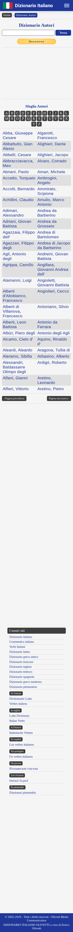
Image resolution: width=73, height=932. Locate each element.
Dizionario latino (19, 651)
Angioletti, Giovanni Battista (53, 282)
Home (7, 15)
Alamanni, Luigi (17, 280)
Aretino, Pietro (50, 388)
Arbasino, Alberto (53, 356)
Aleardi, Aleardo (17, 350)
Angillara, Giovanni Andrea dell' (52, 269)
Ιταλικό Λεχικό (18, 780)
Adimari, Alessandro (13, 212)
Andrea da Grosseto (47, 223)
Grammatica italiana (21, 641)
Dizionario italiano (20, 637)
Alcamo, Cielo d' (18, 339)
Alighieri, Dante (51, 144)
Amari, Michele (51, 172)
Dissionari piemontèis (22, 792)
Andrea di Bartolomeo (48, 234)
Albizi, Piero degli (19, 333)
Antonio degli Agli (53, 333)
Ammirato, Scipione (46, 191)
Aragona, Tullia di (53, 350)
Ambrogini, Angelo (47, 180)
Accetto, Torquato (19, 178)
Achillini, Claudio (18, 199)
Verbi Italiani (17, 646)
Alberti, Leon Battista (14, 324)
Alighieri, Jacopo (52, 154)
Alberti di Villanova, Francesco (12, 311)
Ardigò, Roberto (52, 362)
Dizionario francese (21, 662)
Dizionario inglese (20, 666)
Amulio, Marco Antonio (50, 202)
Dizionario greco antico (23, 656)
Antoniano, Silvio (53, 306)
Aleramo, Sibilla (17, 356)
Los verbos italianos (21, 744)
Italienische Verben (21, 732)
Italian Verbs (17, 720)
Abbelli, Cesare (17, 154)
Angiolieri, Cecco (53, 291)
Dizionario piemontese (23, 686)
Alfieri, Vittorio (16, 388)
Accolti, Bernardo (19, 189)
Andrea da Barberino (47, 212)
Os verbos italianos (21, 756)
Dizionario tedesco (20, 671)
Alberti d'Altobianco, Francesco (15, 296)
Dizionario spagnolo (21, 676)
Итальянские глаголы (23, 768)
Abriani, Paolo (16, 172)
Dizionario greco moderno (25, 681)
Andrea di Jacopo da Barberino (53, 245)
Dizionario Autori (26, 15)
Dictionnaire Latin (20, 698)
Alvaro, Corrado (52, 161)
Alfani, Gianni (15, 378)
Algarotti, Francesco (47, 135)
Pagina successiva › (59, 398)
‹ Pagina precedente (14, 398)
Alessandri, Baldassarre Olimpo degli (14, 367)
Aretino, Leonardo (46, 380)
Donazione (36, 41)
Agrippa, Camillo (18, 264)
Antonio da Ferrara (47, 324)
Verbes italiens (18, 703)
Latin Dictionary (19, 715)
